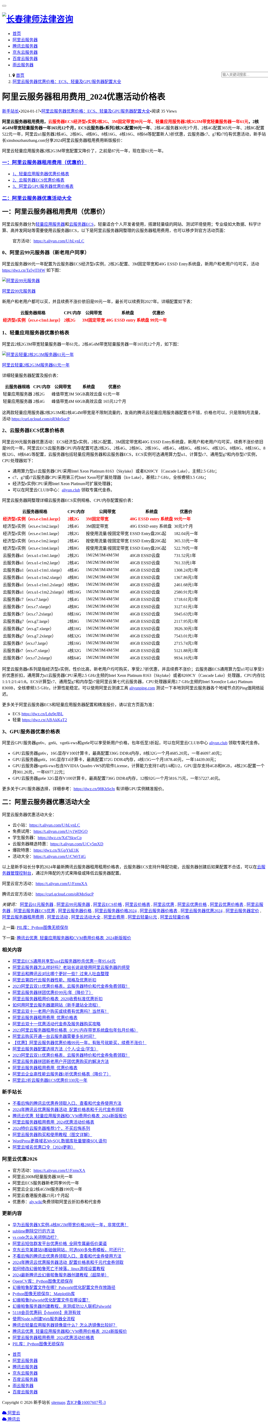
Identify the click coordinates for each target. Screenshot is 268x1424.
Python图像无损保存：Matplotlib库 (44, 1294)
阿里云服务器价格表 (158, 911)
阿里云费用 (114, 917)
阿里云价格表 (137, 904)
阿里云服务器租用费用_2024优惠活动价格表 (53, 1122)
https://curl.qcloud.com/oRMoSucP (41, 419)
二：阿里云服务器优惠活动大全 (37, 198)
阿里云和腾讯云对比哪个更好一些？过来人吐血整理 (61, 974)
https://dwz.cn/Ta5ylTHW (23, 270)
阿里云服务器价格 (75, 911)
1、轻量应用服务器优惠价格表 (41, 174)
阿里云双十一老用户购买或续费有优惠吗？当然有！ (61, 1011)
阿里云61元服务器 (36, 904)
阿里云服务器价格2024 (116, 911)
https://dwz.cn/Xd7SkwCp (60, 837)
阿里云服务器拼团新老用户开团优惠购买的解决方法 (61, 1061)
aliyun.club (71, 490)
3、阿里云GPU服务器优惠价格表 (43, 186)
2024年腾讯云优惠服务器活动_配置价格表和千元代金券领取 (68, 1109)
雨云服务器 (23, 65)
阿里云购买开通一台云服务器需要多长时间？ (54, 1036)
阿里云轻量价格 (174, 917)
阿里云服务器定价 (242, 911)
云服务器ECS (81, 224)
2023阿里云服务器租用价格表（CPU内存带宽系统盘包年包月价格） (75, 1030)
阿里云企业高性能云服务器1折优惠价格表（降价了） (62, 1074)
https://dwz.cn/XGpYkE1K (56, 850)
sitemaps (58, 1402)
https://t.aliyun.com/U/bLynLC (59, 241)
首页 (17, 33)
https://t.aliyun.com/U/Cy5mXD (76, 844)
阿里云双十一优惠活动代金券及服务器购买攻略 (56, 1024)
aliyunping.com (142, 688)
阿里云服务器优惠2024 (201, 911)
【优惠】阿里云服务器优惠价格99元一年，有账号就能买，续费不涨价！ (80, 1043)
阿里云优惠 (163, 904)
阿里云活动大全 (85, 917)
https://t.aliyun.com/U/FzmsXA (61, 883)
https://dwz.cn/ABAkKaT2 (44, 720)
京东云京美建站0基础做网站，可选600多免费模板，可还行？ (69, 1250)
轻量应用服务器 (50, 224)
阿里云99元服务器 (73, 904)
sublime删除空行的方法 (34, 1231)
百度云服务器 (25, 58)
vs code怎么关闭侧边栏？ (36, 1237)
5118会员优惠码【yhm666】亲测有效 (47, 1312)
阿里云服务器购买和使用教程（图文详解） (52, 1134)
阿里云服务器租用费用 (23, 917)
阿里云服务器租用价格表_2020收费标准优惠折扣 (58, 999)
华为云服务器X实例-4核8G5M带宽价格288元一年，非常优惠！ (71, 1225)
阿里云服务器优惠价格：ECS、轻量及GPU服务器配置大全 (67, 81)
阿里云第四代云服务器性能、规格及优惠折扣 (54, 980)
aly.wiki (35, 1202)
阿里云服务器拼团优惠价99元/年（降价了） (53, 992)
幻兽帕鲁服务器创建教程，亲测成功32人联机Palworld (62, 1306)
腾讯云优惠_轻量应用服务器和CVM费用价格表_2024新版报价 (74, 938)
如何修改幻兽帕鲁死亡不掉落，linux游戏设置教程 (59, 1268)
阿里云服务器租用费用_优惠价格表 (45, 1017)
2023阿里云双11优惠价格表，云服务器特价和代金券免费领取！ (71, 986)
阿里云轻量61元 (142, 917)
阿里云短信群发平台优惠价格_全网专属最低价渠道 (60, 1243)
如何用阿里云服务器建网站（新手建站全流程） (56, 1005)
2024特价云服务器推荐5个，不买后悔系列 (51, 1128)
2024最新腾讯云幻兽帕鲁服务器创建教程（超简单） (61, 1275)
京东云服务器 (25, 52)
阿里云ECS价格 (107, 904)
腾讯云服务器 (25, 46)
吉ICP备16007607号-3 (86, 1402)
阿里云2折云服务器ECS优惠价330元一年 (50, 1080)
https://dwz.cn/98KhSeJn (94, 789)
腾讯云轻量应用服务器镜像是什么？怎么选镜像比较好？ (65, 1325)
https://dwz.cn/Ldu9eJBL (42, 714)
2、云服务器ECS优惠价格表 (38, 180)
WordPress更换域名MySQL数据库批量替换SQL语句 (60, 1141)
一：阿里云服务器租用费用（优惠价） (44, 162)
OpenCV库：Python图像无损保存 (43, 1281)
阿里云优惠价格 (192, 904)
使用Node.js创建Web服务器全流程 (44, 1319)
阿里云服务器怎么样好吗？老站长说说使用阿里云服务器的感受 (71, 967)
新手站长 (10, 111)
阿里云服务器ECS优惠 (34, 911)
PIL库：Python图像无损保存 (42, 927)
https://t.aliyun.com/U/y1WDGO (61, 831)
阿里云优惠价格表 (226, 904)
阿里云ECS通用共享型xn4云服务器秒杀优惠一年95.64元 (64, 961)
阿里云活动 (57, 917)
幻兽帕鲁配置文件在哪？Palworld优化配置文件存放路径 (64, 1287)
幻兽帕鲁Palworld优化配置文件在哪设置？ (51, 1300)
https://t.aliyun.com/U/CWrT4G (60, 856)
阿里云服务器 (25, 40)
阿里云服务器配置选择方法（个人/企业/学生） (55, 1049)
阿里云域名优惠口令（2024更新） (44, 1147)
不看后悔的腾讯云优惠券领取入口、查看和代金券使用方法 (67, 1103)
